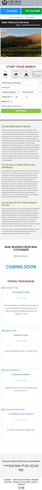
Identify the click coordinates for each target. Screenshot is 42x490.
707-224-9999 (32, 11)
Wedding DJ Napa (21, 335)
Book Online (15, 465)
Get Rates (11, 11)
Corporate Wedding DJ (21, 374)
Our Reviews (30, 17)
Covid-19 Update (15, 17)
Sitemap (16, 482)
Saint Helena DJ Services (31, 25)
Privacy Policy (25, 482)
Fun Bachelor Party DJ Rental (21, 414)
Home (18, 25)
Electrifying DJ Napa (21, 292)
